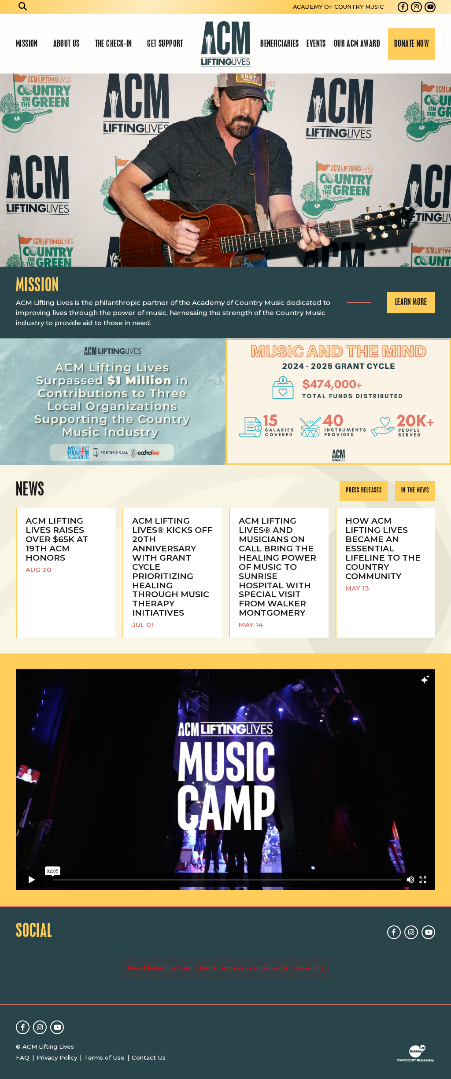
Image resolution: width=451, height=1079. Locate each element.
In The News (415, 491)
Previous (10, 170)
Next (440, 170)
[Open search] (23, 7)
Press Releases (364, 491)
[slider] (225, 170)
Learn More (411, 302)
